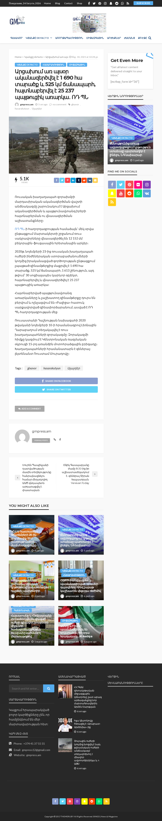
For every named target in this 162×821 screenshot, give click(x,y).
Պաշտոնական (22, 610)
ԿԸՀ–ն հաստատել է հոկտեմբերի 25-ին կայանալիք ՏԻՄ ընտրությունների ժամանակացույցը (24, 538)
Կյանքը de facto (37, 37)
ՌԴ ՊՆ (19, 229)
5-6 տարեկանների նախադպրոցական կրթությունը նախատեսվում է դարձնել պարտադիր (31, 585)
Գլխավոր (16, 37)
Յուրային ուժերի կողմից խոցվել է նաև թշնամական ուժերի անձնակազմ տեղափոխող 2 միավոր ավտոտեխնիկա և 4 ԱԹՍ (87, 752)
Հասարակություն (53, 64)
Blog (57, 3)
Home (47, 3)
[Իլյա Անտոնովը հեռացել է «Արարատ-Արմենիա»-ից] (65, 725)
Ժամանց (129, 37)
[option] (130, 134)
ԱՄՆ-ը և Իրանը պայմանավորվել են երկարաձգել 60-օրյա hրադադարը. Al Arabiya (76, 631)
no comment (59, 104)
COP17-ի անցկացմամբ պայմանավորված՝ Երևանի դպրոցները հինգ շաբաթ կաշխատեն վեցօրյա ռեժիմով (80, 585)
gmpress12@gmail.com (36, 750)
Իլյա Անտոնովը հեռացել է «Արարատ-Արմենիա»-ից (87, 724)
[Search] (149, 38)
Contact (68, 3)
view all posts (41, 440)
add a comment (31, 408)
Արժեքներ (114, 37)
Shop (79, 3)
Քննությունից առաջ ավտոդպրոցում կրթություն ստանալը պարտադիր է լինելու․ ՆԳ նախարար (78, 540)
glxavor (75, 104)
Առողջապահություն (69, 37)
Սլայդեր (37, 108)
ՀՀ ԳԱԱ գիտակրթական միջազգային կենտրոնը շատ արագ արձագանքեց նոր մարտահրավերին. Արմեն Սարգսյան (88, 697)
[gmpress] (17, 19)
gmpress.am (26, 104)
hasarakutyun (22, 108)
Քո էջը (142, 37)
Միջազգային (95, 37)
